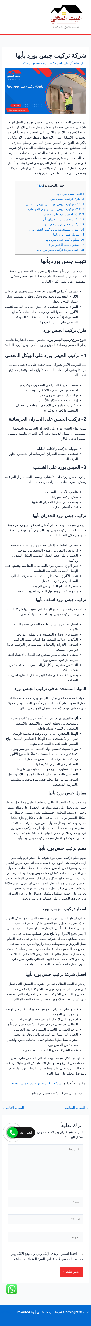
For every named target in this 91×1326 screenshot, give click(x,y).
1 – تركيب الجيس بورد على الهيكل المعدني (55, 204)
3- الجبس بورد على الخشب (63, 214)
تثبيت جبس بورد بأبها (70, 193)
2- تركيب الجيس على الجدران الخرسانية (56, 209)
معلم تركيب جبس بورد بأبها (65, 239)
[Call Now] (12, 1132)
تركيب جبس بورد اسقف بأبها (64, 224)
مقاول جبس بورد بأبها (68, 234)
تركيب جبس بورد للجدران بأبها (63, 219)
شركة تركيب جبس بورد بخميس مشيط (35, 1083)
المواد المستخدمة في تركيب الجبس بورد (56, 229)
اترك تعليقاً (79, 63)
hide (40, 185)
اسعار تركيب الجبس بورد (66, 244)
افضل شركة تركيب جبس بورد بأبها (60, 249)
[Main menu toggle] (8, 16)
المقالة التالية (13, 1107)
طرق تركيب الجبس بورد (67, 198)
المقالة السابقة (77, 1107)
